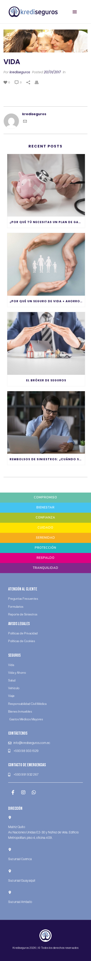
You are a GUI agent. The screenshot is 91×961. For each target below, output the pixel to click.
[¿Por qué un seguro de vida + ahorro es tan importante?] (46, 264)
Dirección (15, 808)
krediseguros (20, 72)
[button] (74, 11)
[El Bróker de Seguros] (46, 343)
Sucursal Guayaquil (21, 880)
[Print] (39, 82)
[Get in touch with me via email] (25, 122)
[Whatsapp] (33, 792)
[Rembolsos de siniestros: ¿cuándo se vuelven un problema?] (46, 422)
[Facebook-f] (13, 792)
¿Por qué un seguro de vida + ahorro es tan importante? (47, 301)
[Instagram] (23, 792)
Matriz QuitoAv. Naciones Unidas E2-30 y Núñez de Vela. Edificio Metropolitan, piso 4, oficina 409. (43, 832)
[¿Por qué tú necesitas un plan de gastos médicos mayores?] (46, 185)
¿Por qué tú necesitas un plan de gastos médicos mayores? (47, 222)
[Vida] (46, 40)
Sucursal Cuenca (20, 859)
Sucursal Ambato (20, 902)
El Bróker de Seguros (46, 380)
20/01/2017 (52, 72)
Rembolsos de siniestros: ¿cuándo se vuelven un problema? (47, 459)
